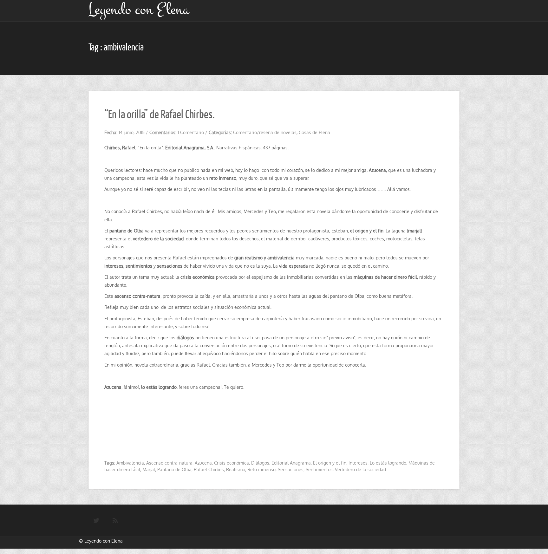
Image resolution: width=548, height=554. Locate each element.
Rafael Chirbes (209, 469)
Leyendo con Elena (103, 541)
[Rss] (115, 521)
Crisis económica (231, 463)
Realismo (235, 469)
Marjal (148, 469)
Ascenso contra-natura (169, 463)
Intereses (358, 463)
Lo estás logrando (388, 463)
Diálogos (260, 463)
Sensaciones (290, 469)
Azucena (203, 463)
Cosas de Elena (314, 132)
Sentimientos (319, 469)
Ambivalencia (130, 463)
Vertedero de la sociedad (360, 469)
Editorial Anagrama (291, 463)
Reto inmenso (261, 469)
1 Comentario (191, 132)
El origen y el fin (329, 463)
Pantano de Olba (174, 469)
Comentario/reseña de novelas (265, 132)
